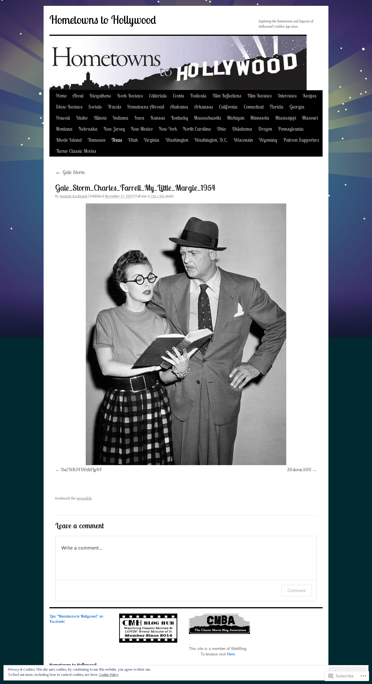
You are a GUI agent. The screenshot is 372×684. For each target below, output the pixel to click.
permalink (84, 498)
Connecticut (254, 107)
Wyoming (268, 140)
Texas (116, 140)
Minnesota (259, 118)
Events (178, 96)
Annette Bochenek (73, 196)
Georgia (297, 107)
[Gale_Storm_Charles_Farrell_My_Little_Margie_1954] (186, 334)
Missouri (310, 118)
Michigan (235, 118)
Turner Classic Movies (76, 151)
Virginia (152, 140)
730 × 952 (157, 196)
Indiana (120, 118)
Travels (114, 107)
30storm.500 (299, 469)
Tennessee (96, 140)
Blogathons (100, 96)
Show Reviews (69, 107)
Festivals (198, 96)
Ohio (221, 129)
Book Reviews (130, 96)
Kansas (157, 118)
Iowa (139, 118)
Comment (296, 590)
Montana (64, 129)
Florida (276, 107)
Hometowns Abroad (145, 107)
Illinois (100, 118)
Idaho (82, 118)
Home (61, 96)
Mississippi (285, 118)
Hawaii (63, 118)
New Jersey (114, 129)
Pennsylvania (291, 129)
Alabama (179, 107)
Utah (133, 140)
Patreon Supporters (301, 140)
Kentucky (179, 118)
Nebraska (88, 129)
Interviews (287, 96)
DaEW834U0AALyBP (81, 469)
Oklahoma (242, 129)
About (77, 96)
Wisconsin (243, 140)
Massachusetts (207, 118)
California (228, 107)
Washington (176, 140)
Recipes (309, 96)
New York (168, 129)
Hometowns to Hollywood (102, 20)
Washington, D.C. (211, 140)
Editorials (158, 96)
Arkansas (203, 107)
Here (231, 654)
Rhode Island (69, 140)
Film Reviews (259, 96)
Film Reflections (226, 96)
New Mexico (142, 129)
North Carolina (197, 129)
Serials (95, 107)
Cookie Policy (109, 675)
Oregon (265, 129)
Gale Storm (70, 172)
